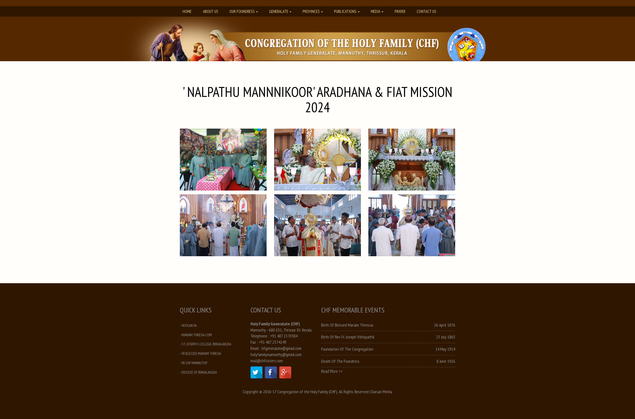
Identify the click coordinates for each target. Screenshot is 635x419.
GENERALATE (278, 11)
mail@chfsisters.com (267, 360)
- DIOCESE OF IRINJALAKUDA (198, 372)
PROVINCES (311, 11)
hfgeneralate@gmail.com (281, 348)
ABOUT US (210, 11)
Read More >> (332, 371)
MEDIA (375, 11)
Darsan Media (381, 391)
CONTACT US (426, 11)
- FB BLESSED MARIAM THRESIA (200, 353)
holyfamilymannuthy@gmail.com (276, 354)
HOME (187, 11)
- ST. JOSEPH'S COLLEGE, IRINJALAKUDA (205, 344)
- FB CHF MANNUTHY (193, 363)
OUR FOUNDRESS (242, 11)
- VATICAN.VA (188, 325)
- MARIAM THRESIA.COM (196, 335)
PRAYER (400, 11)
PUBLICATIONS (345, 11)
